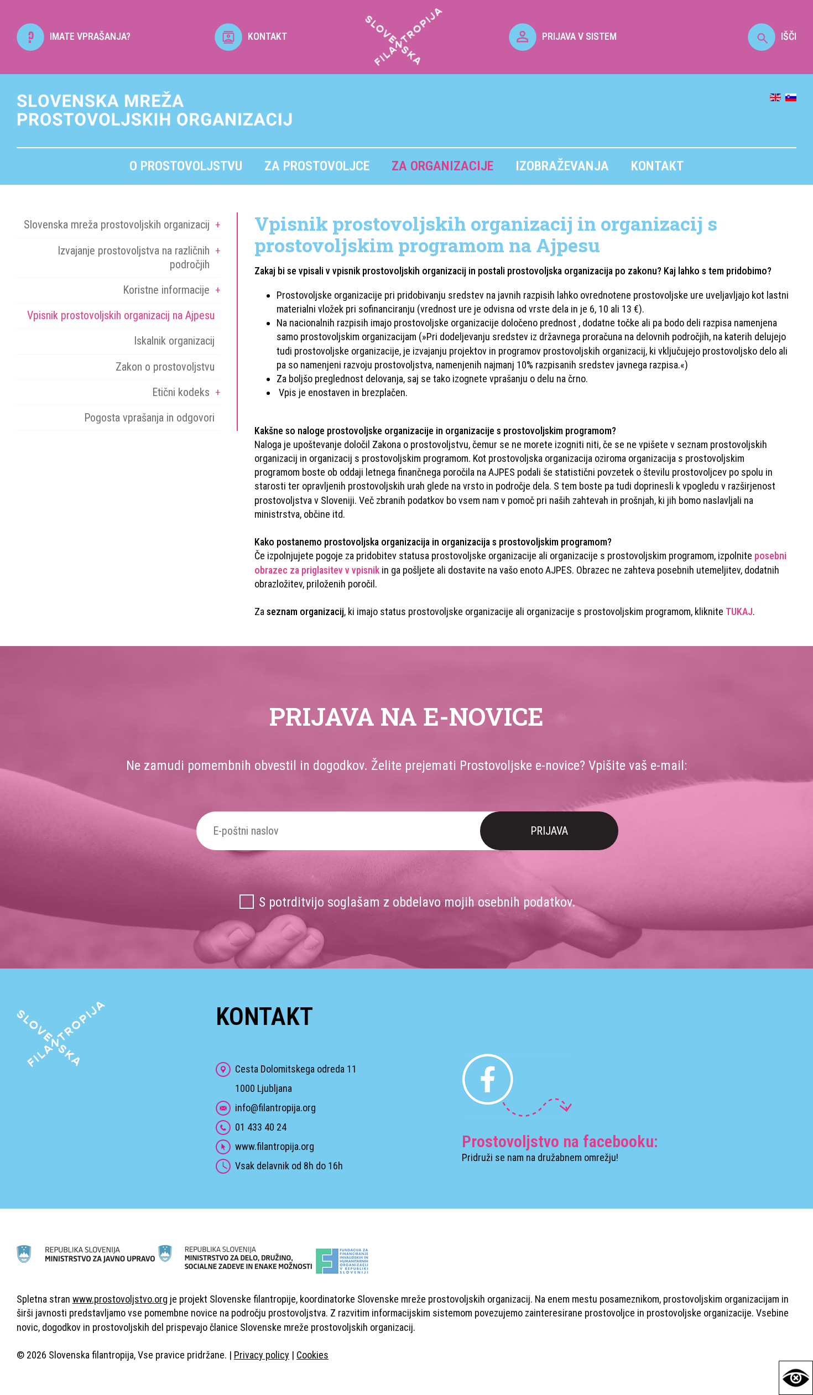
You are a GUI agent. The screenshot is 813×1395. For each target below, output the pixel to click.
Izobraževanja (562, 166)
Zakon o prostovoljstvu (165, 366)
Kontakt (657, 166)
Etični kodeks (181, 392)
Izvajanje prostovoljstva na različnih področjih (134, 257)
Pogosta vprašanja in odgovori (149, 417)
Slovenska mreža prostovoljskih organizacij (117, 224)
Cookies (312, 1355)
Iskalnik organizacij (174, 340)
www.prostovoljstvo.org (120, 1299)
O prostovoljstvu (185, 166)
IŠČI (788, 36)
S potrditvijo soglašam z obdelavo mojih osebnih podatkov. (417, 902)
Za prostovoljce (316, 166)
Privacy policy (261, 1355)
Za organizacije (442, 166)
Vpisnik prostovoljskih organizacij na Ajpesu (121, 315)
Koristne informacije (166, 289)
